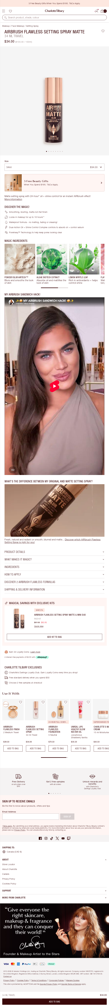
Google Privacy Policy (48, 984)
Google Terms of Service (71, 984)
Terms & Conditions (39, 980)
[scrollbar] (54, 757)
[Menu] (3, 11)
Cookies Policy (9, 883)
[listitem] (54, 100)
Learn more (35, 652)
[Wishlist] (10, 11)
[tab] (46, 151)
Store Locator (8, 864)
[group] (20, 264)
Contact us (7, 976)
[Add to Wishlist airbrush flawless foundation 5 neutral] (65, 702)
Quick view (38, 626)
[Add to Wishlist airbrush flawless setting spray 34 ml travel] (43, 702)
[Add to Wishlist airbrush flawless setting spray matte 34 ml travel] (103, 31)
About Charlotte (9, 869)
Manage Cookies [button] (72, 980)
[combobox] (54, 167)
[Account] (96, 11)
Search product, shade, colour (23, 17)
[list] (54, 100)
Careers (5, 874)
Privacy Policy (20, 830)
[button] (5, 17)
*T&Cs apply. (7, 826)
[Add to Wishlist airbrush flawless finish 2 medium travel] (20, 702)
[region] (54, 622)
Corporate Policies (56, 980)
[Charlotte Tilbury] (54, 11)
